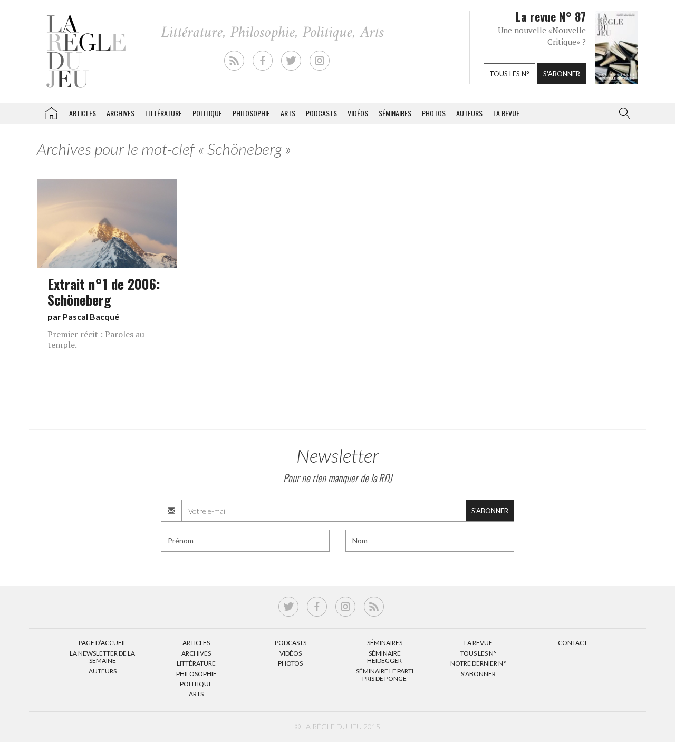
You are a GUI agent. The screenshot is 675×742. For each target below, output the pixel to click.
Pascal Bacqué (91, 316)
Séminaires (395, 113)
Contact (572, 643)
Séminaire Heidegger (384, 657)
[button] (622, 113)
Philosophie (251, 113)
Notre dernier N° (478, 663)
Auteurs (469, 113)
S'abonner (561, 74)
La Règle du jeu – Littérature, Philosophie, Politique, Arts (51, 111)
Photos (434, 113)
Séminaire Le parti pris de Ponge (384, 674)
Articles (82, 113)
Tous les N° (478, 653)
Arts (288, 113)
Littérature (163, 113)
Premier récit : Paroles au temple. (95, 339)
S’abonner (478, 674)
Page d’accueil (103, 643)
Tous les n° (509, 74)
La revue (506, 113)
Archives (120, 113)
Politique (207, 113)
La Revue (478, 643)
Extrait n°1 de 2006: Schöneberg (103, 291)
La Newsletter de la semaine (102, 657)
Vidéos (358, 113)
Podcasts (321, 113)
